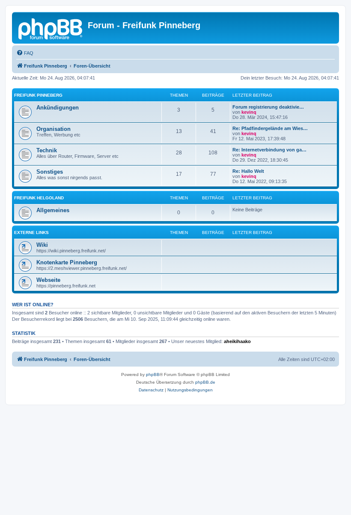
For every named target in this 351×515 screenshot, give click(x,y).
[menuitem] (24, 53)
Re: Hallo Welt (248, 171)
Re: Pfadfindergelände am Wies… (270, 128)
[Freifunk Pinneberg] (51, 27)
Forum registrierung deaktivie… (268, 107)
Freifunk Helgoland (39, 197)
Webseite (48, 280)
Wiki (42, 245)
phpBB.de (205, 382)
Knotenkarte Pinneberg (66, 262)
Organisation (53, 129)
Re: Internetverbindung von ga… (269, 149)
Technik (46, 150)
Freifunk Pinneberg (38, 95)
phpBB (153, 374)
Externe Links (31, 232)
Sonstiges (49, 172)
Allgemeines (52, 210)
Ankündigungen (57, 107)
